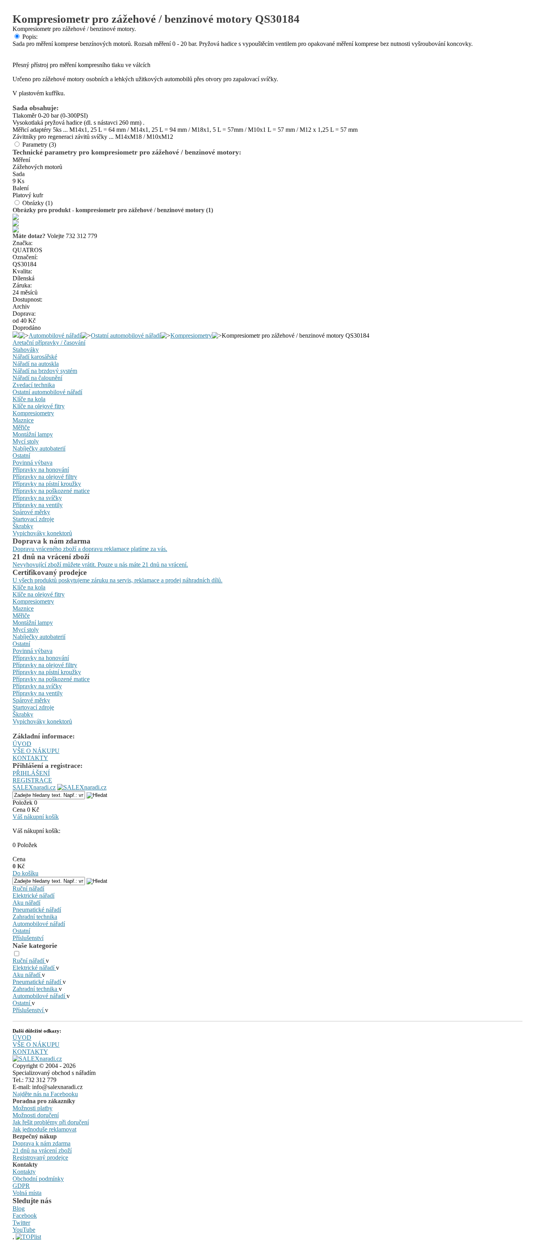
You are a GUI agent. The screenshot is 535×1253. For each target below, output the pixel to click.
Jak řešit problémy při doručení (51, 1122)
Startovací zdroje (33, 519)
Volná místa (27, 1192)
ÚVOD (22, 743)
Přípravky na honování (41, 469)
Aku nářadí (26, 902)
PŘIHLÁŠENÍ (31, 773)
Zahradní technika (35, 916)
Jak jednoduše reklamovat (44, 1129)
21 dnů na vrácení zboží (42, 1150)
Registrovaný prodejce (40, 1157)
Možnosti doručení (36, 1115)
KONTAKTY (30, 758)
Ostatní (21, 455)
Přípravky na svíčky (37, 498)
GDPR (21, 1185)
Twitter (21, 1222)
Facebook (25, 1215)
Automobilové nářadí (55, 335)
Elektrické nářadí (33, 895)
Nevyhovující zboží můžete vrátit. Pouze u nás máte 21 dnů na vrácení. (100, 564)
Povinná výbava (32, 462)
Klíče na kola (29, 399)
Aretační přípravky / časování (49, 342)
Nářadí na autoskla (36, 363)
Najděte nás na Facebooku (45, 1094)
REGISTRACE (32, 780)
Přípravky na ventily (38, 505)
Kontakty (24, 1171)
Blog (19, 1208)
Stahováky (26, 349)
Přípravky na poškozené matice (51, 490)
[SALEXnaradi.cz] (37, 1058)
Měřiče (21, 427)
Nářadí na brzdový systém (45, 370)
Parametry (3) (39, 144)
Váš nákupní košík (36, 816)
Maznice (23, 420)
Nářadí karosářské (35, 356)
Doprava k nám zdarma (41, 1143)
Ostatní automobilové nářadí (126, 335)
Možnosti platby (32, 1108)
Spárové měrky (31, 512)
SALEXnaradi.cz (34, 787)
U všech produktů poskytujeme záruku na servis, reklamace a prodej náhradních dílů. (117, 580)
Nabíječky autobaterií (39, 448)
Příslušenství (28, 938)
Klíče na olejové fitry (39, 406)
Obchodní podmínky (38, 1178)
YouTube (24, 1229)
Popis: (30, 36)
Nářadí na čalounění (37, 378)
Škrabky (23, 526)
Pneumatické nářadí (37, 909)
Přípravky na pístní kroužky (47, 483)
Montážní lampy (33, 434)
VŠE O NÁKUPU (36, 750)
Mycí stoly (26, 441)
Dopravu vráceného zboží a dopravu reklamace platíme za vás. (90, 549)
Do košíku (25, 873)
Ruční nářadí (28, 888)
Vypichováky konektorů (42, 533)
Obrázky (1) (37, 203)
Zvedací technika (34, 385)
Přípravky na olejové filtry (45, 476)
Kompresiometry (191, 335)
